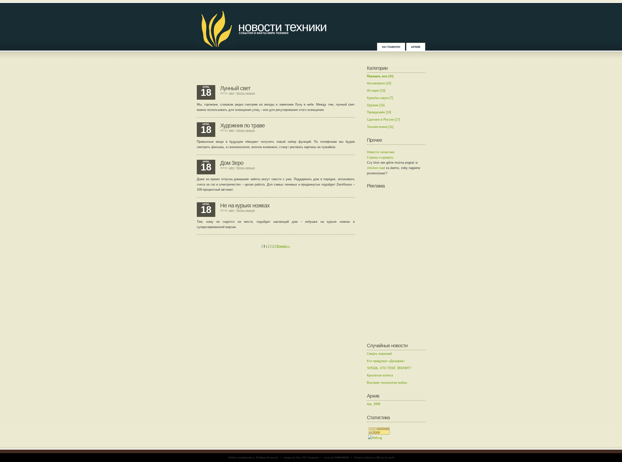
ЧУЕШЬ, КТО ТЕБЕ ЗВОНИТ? (389, 368)
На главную (391, 46)
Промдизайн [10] (379, 112)
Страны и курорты (380, 157)
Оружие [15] (376, 105)
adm (231, 93)
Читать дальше (245, 93)
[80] (380, 76)
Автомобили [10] (379, 83)
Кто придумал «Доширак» (386, 361)
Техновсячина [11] (380, 127)
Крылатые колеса (380, 375)
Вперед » (283, 246)
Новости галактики (380, 152)
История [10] (376, 90)
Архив (415, 46)
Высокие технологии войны (387, 382)
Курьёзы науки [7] (380, 98)
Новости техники (282, 27)
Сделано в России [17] (383, 119)
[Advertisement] (276, 73)
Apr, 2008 (373, 404)
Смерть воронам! (379, 353)
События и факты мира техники (263, 33)
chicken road (376, 168)
